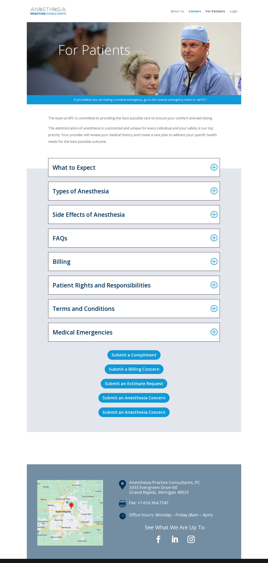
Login (233, 11)
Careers (195, 11)
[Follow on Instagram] (191, 539)
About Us (177, 11)
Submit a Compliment (134, 355)
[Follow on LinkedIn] (175, 539)
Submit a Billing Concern (134, 369)
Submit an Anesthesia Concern (134, 398)
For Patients (215, 11)
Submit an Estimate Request (134, 383)
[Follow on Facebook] (158, 539)
